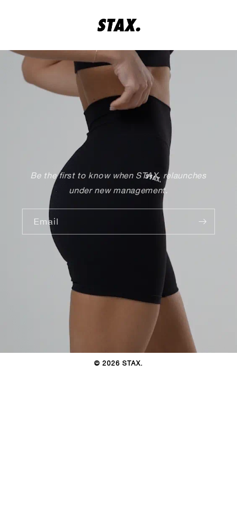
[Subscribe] (202, 221)
